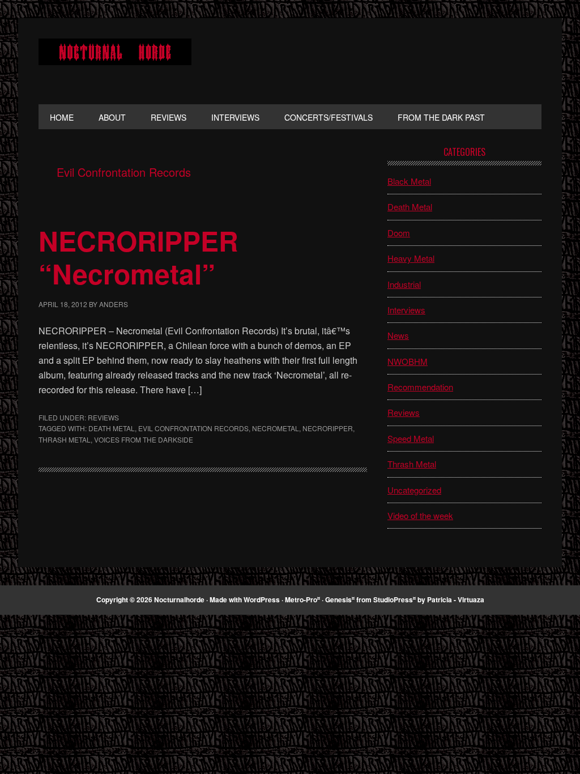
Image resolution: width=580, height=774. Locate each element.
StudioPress (393, 599)
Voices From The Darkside (143, 439)
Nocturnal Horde (115, 61)
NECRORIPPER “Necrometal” (138, 257)
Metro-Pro (301, 599)
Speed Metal (410, 438)
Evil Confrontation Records (193, 428)
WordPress (262, 599)
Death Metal (111, 428)
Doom (398, 233)
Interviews (406, 310)
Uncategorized (414, 490)
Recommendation (420, 387)
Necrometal (275, 428)
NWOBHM (407, 361)
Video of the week (420, 515)
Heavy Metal (410, 258)
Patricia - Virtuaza (455, 599)
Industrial (404, 284)
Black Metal (409, 181)
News (398, 335)
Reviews (103, 417)
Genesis (338, 599)
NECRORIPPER (327, 428)
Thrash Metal (65, 439)
